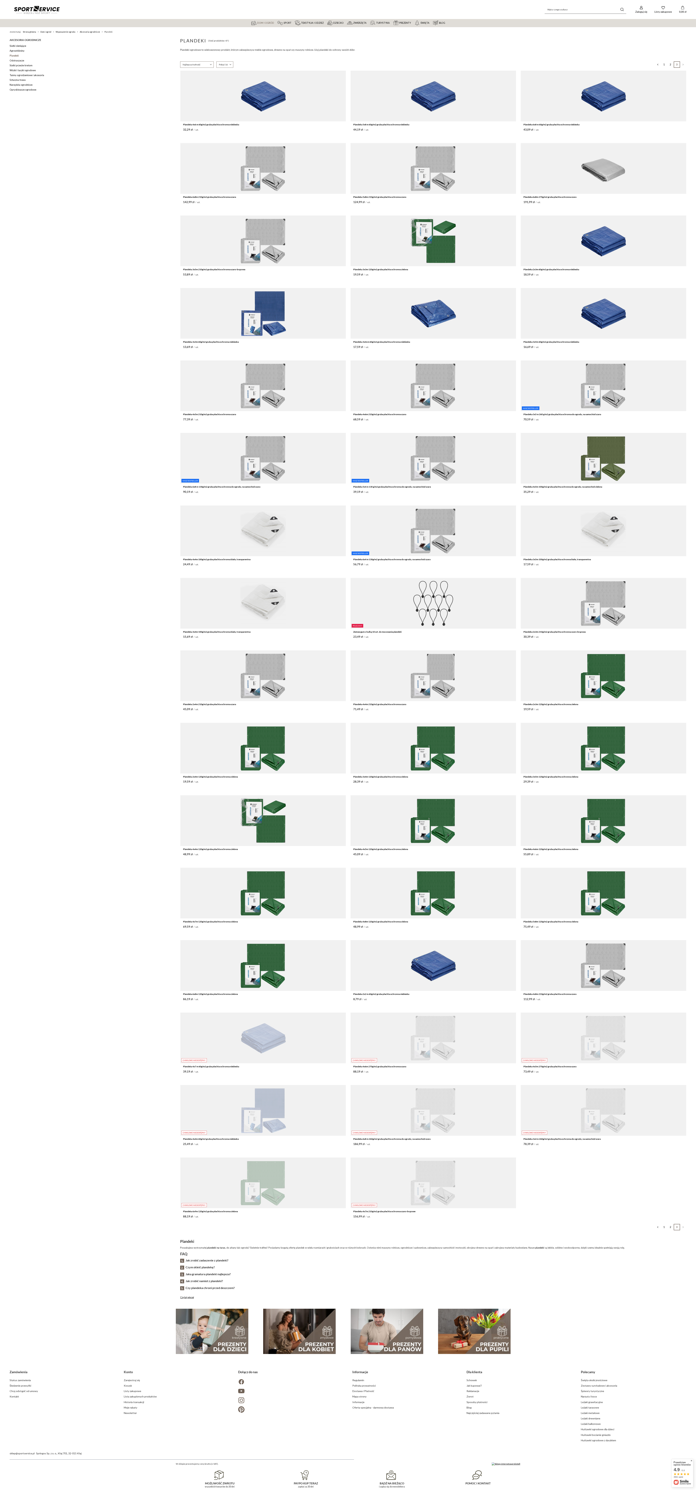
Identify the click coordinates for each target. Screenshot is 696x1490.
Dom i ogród (45, 32)
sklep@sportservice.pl (22, 1453)
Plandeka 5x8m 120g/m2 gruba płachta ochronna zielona (550, 921)
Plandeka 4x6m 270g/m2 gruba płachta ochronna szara (379, 1066)
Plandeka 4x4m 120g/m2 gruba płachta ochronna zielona (210, 849)
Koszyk (128, 1385)
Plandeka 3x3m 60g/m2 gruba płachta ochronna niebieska (211, 341)
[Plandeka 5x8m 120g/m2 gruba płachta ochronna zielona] (603, 893)
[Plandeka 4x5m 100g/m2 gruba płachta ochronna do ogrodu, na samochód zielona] (603, 458)
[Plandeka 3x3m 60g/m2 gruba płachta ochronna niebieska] (263, 313)
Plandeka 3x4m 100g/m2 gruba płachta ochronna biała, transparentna (216, 631)
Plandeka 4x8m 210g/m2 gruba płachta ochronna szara (549, 994)
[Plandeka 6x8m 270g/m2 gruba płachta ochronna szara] (603, 168)
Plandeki (14, 55)
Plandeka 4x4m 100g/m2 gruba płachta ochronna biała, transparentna (216, 559)
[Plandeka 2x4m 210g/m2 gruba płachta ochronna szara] (263, 675)
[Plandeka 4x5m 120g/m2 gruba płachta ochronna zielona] (433, 820)
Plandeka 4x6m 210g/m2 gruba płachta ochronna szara (379, 414)
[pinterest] (291, 1409)
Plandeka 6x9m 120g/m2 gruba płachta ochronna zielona (210, 1211)
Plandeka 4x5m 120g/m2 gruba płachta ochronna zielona (380, 849)
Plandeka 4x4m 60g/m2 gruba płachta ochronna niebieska (211, 1139)
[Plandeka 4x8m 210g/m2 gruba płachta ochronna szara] (603, 965)
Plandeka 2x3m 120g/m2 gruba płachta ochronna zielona (550, 704)
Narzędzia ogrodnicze (21, 84)
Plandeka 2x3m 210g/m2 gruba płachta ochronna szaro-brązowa (554, 631)
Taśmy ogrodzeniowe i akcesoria (27, 75)
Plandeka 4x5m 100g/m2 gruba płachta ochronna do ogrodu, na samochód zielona (562, 486)
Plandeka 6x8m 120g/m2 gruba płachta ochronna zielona (210, 994)
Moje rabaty (130, 1407)
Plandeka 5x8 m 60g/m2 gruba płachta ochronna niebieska (381, 124)
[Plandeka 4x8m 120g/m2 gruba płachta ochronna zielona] (433, 893)
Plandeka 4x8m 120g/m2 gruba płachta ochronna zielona (380, 921)
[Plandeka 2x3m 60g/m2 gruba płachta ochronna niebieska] (603, 241)
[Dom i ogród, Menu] (276, 22)
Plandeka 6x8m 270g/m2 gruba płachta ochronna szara (549, 197)
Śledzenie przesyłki (20, 1385)
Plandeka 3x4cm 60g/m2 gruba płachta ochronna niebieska (381, 341)
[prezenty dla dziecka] (212, 1331)
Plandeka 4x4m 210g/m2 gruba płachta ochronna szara (379, 704)
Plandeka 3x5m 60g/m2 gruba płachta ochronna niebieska (551, 341)
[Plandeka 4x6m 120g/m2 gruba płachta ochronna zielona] (603, 820)
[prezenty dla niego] (387, 1331)
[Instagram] (291, 1400)
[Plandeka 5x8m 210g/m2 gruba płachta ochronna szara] (433, 168)
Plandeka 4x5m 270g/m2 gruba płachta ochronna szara (549, 1066)
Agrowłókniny (17, 50)
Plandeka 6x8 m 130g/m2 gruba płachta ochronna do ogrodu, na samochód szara (221, 486)
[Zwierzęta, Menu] (368, 22)
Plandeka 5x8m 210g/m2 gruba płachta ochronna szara (379, 197)
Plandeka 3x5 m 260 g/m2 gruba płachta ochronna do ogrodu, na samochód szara (562, 414)
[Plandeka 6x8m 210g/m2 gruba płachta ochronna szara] (263, 168)
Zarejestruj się (132, 1380)
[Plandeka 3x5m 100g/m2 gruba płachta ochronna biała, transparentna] (603, 530)
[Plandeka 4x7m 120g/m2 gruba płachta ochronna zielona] (263, 893)
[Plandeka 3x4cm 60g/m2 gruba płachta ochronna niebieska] (433, 313)
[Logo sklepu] (37, 10)
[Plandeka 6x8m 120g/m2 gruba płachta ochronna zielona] (263, 965)
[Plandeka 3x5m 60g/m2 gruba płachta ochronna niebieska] (603, 313)
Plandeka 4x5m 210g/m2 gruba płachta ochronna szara (209, 414)
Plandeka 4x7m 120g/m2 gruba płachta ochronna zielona (210, 921)
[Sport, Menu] (293, 22)
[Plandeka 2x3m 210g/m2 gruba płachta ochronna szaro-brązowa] (603, 603)
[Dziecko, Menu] (345, 22)
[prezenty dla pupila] (474, 1331)
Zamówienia (18, 1372)
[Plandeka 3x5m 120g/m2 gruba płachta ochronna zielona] (603, 748)
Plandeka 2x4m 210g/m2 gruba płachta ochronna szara (209, 704)
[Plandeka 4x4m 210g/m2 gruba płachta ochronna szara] (433, 675)
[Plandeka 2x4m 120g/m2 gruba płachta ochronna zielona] (263, 748)
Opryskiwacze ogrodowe (23, 89)
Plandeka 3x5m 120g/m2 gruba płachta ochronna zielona (550, 776)
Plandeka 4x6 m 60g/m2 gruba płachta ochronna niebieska (211, 124)
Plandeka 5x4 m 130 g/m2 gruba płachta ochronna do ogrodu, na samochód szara (392, 486)
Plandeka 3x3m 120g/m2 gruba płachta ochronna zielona (380, 269)
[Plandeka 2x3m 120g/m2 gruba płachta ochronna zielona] (603, 675)
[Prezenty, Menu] (412, 22)
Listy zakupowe (132, 1391)
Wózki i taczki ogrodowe (23, 70)
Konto (128, 1372)
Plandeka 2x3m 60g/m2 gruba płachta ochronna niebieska (551, 269)
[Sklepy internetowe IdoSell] (506, 1463)
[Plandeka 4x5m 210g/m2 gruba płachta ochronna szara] (263, 385)
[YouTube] (291, 1391)
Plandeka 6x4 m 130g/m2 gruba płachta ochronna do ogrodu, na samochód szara (391, 559)
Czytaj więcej (187, 1297)
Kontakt (14, 1396)
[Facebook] (291, 1382)
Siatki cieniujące (18, 45)
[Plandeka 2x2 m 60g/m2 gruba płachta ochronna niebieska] (433, 965)
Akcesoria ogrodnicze (90, 32)
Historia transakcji (134, 1402)
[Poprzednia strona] (658, 64)
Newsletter (130, 1412)
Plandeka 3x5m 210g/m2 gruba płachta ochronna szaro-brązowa (214, 269)
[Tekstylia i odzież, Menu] (325, 22)
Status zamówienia (20, 1380)
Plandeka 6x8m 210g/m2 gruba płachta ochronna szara (209, 197)
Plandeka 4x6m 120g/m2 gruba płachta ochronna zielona (550, 849)
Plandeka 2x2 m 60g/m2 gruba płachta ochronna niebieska (381, 994)
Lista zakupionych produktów (140, 1396)
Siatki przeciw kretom (21, 65)
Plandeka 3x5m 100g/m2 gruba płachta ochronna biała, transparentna (557, 559)
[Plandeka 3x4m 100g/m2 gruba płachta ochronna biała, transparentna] (263, 603)
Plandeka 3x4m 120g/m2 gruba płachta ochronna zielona (380, 776)
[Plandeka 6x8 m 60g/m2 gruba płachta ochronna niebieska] (603, 96)
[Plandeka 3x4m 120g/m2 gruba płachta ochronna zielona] (433, 748)
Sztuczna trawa (18, 79)
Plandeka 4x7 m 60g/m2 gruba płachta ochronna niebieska (211, 1066)
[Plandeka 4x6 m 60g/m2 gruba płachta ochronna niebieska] (263, 96)
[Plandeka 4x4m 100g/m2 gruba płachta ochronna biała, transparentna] (263, 530)
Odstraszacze (17, 60)
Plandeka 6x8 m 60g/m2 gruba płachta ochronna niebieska (551, 124)
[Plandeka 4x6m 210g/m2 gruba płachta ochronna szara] (433, 385)
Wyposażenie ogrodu (65, 32)
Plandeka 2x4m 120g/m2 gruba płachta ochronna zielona (210, 776)
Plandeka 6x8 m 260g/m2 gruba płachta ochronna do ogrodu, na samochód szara (391, 1139)
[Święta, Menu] (431, 22)
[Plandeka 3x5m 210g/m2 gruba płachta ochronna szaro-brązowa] (263, 241)
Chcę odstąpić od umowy (24, 1391)
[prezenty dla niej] (299, 1331)
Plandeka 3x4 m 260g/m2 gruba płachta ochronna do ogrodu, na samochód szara (562, 1139)
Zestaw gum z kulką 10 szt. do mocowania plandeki (377, 631)
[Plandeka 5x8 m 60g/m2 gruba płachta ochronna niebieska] (433, 96)
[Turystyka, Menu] (391, 22)
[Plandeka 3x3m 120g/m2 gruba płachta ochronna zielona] (433, 241)
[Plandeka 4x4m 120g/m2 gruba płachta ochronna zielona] (263, 820)
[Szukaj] (622, 9)
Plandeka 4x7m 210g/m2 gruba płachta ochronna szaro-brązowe (384, 1211)
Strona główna (29, 32)
